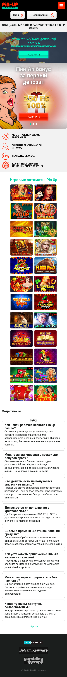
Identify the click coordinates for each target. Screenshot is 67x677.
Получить (33, 116)
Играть (33, 626)
